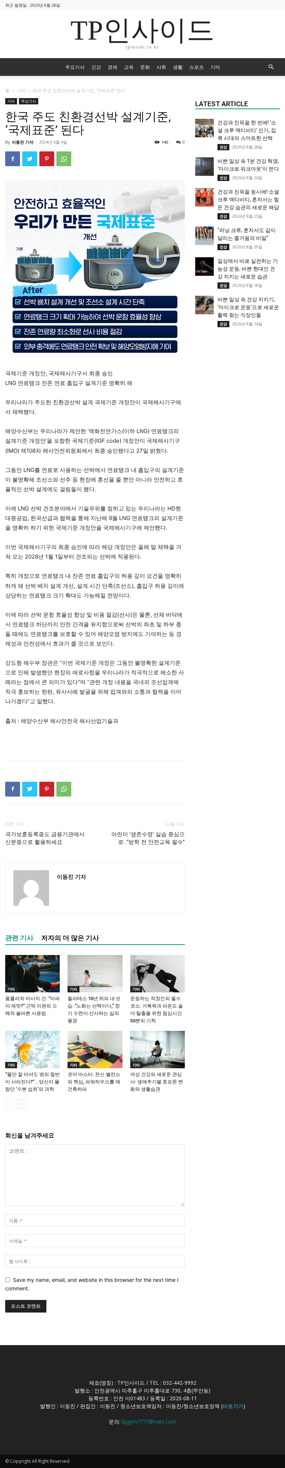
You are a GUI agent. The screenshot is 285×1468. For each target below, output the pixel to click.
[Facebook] (12, 158)
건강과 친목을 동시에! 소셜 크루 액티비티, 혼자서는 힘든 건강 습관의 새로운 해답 (248, 199)
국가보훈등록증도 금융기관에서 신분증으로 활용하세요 (45, 838)
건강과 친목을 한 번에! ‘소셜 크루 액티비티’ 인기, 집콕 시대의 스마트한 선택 (246, 130)
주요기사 (75, 67)
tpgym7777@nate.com (149, 1421)
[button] (271, 67)
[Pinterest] (46, 158)
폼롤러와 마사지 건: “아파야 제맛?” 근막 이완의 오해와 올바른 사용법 (32, 1006)
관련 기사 (19, 938)
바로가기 (233, 1406)
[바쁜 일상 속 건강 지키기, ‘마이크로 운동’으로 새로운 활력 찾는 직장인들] (204, 305)
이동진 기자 (22, 142)
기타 (215, 67)
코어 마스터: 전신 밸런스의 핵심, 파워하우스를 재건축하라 (94, 1082)
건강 (96, 67)
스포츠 (196, 67)
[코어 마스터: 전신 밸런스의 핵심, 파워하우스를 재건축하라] (95, 1049)
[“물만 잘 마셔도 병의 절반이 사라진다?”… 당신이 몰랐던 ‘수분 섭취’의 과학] (32, 1049)
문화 (145, 67)
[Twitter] (29, 158)
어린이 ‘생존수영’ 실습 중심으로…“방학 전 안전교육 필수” (148, 838)
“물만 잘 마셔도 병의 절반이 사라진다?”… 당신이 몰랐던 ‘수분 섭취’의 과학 (32, 1082)
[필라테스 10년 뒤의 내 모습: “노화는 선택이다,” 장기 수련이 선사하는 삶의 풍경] (95, 973)
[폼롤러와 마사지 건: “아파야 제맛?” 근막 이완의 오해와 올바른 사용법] (32, 973)
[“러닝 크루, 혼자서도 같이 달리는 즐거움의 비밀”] (204, 236)
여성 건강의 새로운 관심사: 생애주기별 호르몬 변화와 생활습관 (156, 1082)
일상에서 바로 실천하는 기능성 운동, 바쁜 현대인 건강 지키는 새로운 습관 (247, 268)
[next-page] (21, 1104)
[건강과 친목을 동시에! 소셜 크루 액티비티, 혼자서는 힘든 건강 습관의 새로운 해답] (204, 197)
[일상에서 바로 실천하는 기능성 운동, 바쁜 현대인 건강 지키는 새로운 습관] (204, 266)
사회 (161, 67)
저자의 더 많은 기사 (70, 938)
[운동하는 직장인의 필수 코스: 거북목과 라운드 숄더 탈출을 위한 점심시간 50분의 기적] (157, 973)
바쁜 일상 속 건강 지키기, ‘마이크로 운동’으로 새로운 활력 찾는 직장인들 (248, 307)
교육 (129, 67)
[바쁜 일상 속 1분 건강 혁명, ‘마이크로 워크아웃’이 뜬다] (204, 166)
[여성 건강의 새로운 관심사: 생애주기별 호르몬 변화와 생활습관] (157, 1049)
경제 (112, 67)
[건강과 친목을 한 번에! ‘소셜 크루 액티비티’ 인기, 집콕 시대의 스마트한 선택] (204, 128)
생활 (178, 67)
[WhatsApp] (63, 158)
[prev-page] (9, 1104)
